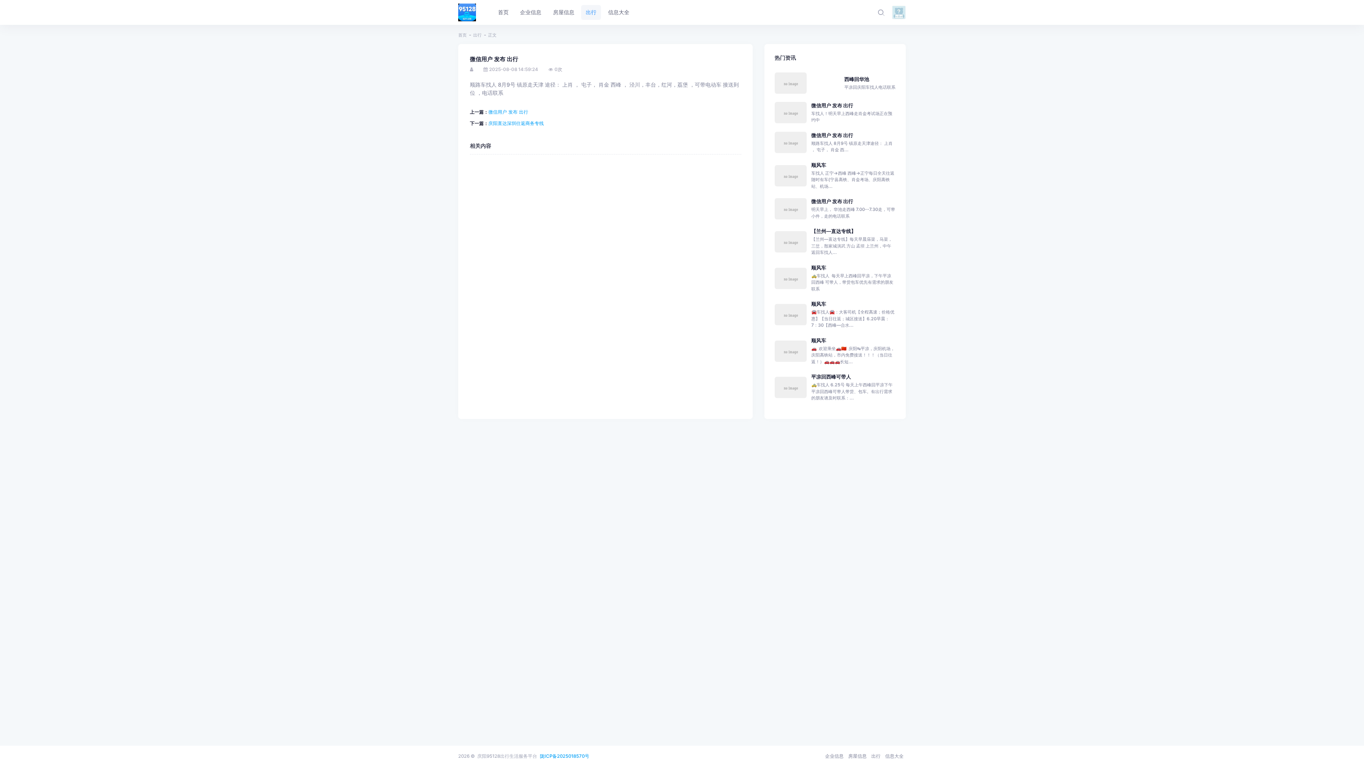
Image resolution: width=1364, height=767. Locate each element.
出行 (477, 35)
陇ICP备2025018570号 (564, 756)
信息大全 (894, 756)
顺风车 (818, 165)
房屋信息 (857, 756)
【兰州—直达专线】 (833, 231)
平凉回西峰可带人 (831, 377)
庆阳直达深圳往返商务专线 (516, 123)
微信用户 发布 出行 (508, 112)
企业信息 (834, 756)
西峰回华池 (856, 79)
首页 (462, 35)
